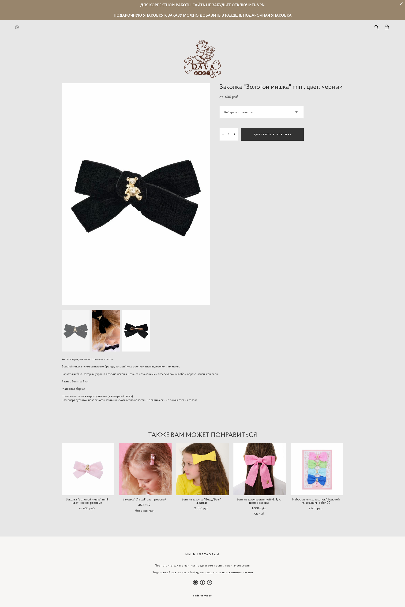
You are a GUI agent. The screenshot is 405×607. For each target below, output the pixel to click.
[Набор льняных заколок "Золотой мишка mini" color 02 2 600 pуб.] (317, 469)
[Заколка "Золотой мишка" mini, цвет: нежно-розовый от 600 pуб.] (88, 469)
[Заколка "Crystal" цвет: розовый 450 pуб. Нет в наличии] (145, 469)
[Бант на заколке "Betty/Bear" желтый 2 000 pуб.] (202, 469)
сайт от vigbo (202, 596)
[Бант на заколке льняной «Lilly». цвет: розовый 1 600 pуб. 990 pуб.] (259, 469)
